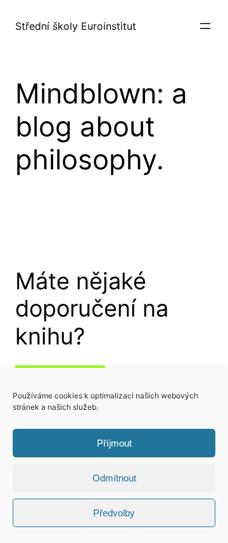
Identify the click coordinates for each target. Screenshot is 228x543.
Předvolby (114, 512)
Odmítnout (114, 478)
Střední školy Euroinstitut (75, 26)
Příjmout (114, 443)
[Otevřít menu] (205, 26)
